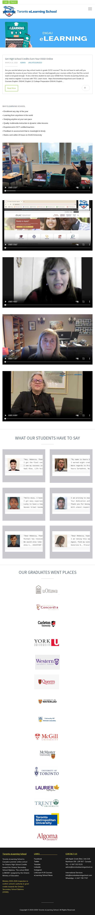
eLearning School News (43, 875)
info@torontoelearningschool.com (79, 875)
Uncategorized (35, 63)
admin (22, 63)
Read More (11, 88)
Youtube (37, 864)
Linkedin (37, 867)
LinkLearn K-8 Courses (43, 873)
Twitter (36, 861)
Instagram (38, 870)
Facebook (38, 859)
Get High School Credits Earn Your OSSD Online (29, 58)
